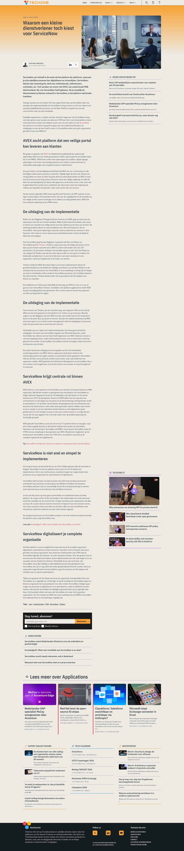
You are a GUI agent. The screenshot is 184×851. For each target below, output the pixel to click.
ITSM (47, 604)
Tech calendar (82, 746)
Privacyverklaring (139, 845)
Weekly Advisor (51, 626)
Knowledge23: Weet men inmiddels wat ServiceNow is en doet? (55, 524)
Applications (33, 17)
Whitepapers (129, 746)
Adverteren (136, 834)
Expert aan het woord (39, 746)
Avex (30, 604)
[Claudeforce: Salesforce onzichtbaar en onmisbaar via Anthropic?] (109, 694)
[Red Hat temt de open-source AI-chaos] (74, 694)
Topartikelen (96, 3)
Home (85, 3)
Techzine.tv (119, 472)
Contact (134, 839)
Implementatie (38, 604)
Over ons (134, 837)
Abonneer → (83, 621)
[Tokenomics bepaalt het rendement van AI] (29, 774)
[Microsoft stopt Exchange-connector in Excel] (144, 694)
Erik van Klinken (66, 723)
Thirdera (42, 245)
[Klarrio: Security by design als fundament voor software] (123, 755)
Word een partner (138, 832)
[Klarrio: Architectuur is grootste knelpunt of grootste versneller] (123, 769)
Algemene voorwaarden (141, 842)
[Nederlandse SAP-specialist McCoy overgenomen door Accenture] (39, 694)
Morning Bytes (34, 626)
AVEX (46, 154)
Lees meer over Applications (59, 676)
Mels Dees (133, 726)
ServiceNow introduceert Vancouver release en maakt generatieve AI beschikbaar (58, 443)
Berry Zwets (29, 729)
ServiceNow (84, 123)
